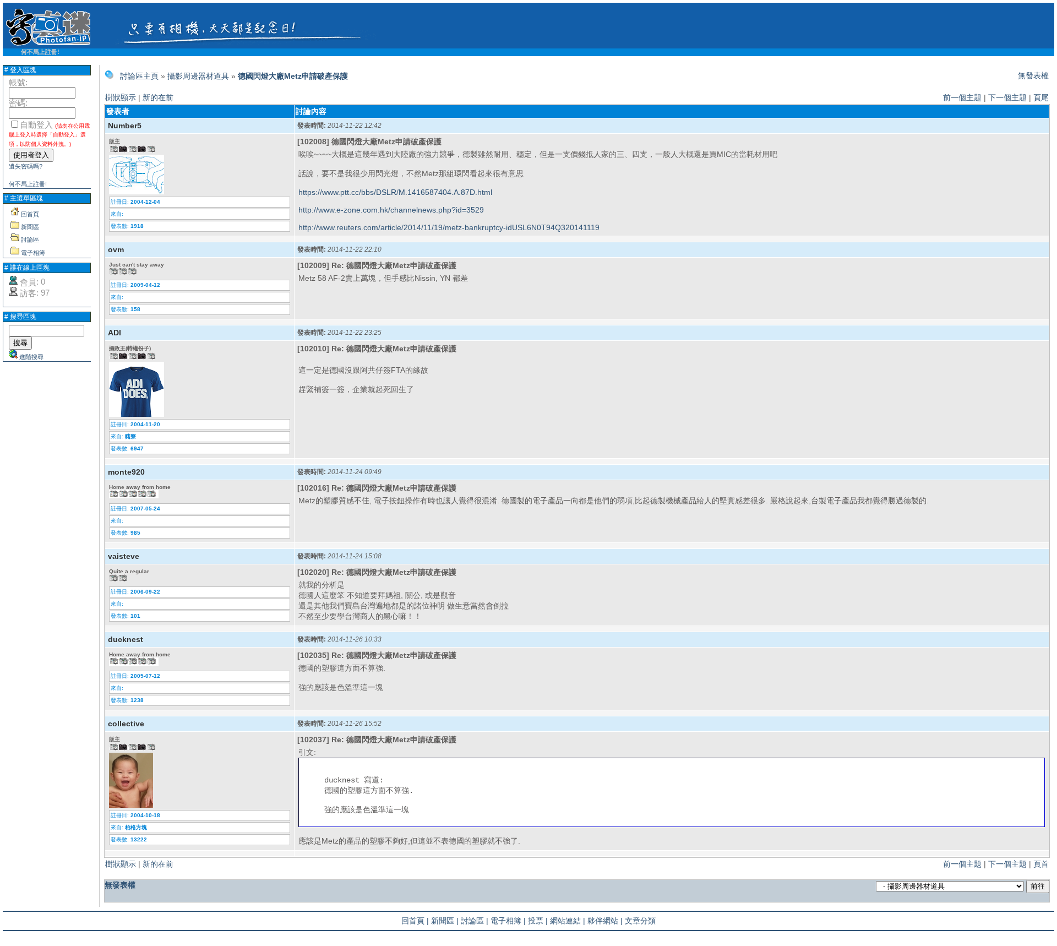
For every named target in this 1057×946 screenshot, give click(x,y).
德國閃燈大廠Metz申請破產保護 (293, 76)
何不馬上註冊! (40, 51)
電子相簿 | (508, 920)
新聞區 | (445, 920)
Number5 (124, 125)
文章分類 (640, 920)
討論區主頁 (139, 76)
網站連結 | (567, 920)
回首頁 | (415, 920)
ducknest (125, 639)
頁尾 (1041, 97)
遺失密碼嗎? (25, 166)
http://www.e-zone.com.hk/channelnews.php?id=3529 (391, 209)
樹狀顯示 (120, 97)
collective (126, 723)
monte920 (126, 471)
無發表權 (1033, 75)
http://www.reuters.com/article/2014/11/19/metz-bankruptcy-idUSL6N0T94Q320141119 (449, 227)
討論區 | (474, 920)
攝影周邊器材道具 (198, 76)
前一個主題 (962, 97)
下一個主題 (1007, 97)
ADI (114, 332)
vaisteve (123, 556)
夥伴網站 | (605, 920)
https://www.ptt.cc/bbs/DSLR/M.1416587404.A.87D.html (395, 192)
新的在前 (158, 97)
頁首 (1041, 864)
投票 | (538, 920)
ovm (116, 249)
